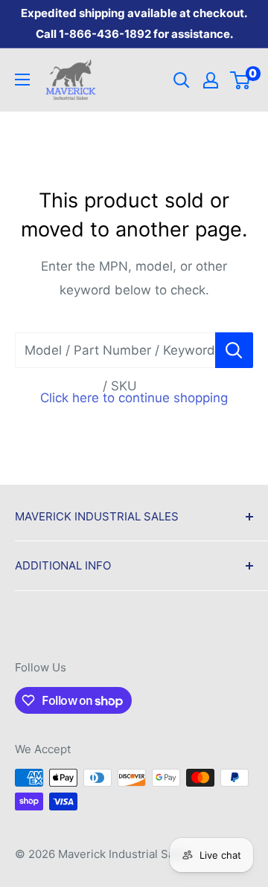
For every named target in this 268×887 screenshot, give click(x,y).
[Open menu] (22, 80)
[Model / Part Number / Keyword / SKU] (234, 350)
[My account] (210, 80)
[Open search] (181, 80)
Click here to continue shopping (134, 397)
